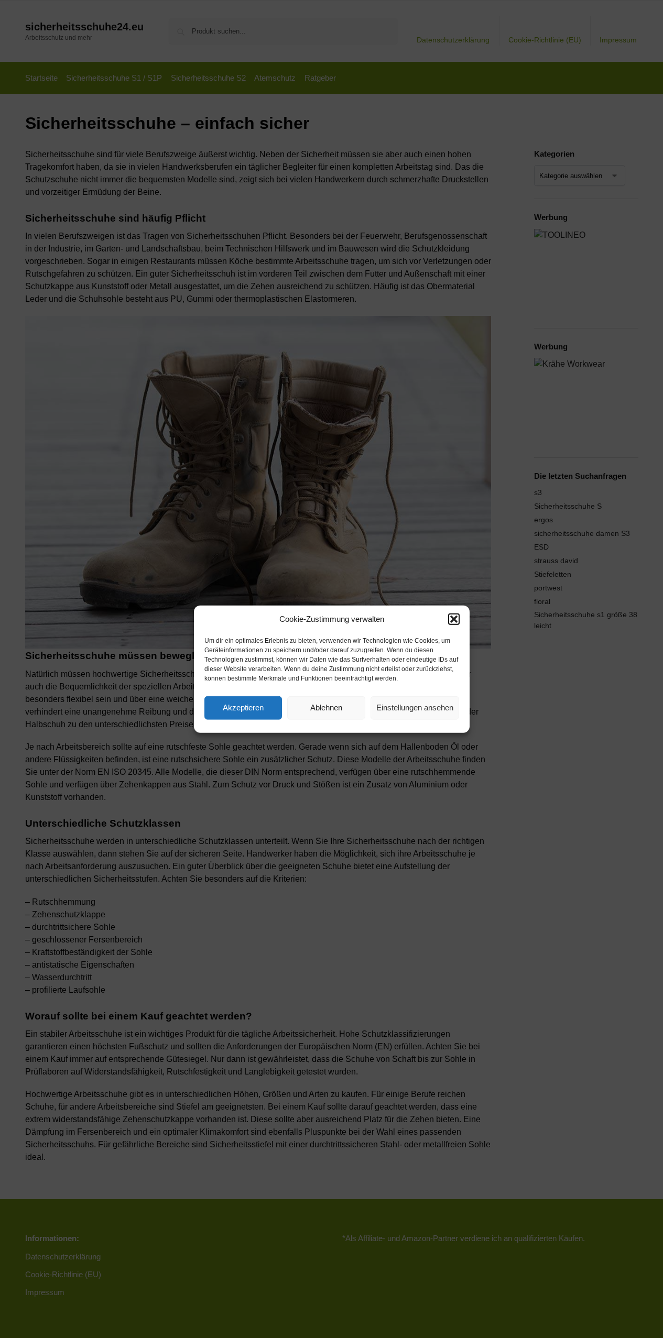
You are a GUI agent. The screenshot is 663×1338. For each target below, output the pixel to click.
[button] (454, 619)
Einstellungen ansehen (414, 707)
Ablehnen (326, 707)
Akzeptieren (243, 707)
